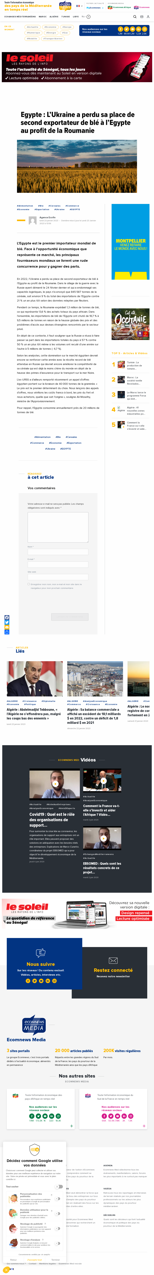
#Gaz (65, 33)
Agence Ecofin (47, 217)
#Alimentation (25, 206)
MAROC (43, 17)
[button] (88, 16)
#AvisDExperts (67, 808)
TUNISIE (65, 17)
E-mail (31, 559)
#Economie (50, 27)
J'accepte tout (34, 1260)
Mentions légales (47, 1264)
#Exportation (42, 209)
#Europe (67, 27)
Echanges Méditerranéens (20, 17)
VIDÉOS (107, 1189)
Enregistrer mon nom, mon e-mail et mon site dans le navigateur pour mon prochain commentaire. (56, 586)
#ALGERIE (12, 701)
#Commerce (72, 206)
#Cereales (54, 206)
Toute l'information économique (28, 6)
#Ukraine (59, 209)
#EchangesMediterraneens (98, 854)
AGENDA (108, 1166)
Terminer (55, 1260)
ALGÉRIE (54, 17)
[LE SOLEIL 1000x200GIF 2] (77, 914)
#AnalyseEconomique (95, 701)
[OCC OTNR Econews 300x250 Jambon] (130, 324)
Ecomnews (93, 7)
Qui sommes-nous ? (16, 1264)
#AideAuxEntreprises (59, 804)
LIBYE (76, 17)
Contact (32, 1264)
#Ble (40, 206)
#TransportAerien (52, 39)
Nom (31, 547)
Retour (13, 1260)
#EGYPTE (75, 209)
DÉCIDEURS (109, 1215)
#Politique (30, 704)
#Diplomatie (48, 701)
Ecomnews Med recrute (70, 1264)
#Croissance (30, 701)
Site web (32, 572)
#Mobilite (32, 39)
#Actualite (32, 27)
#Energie (51, 33)
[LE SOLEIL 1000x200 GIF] (77, 67)
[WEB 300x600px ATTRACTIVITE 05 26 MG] (130, 242)
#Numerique (33, 33)
